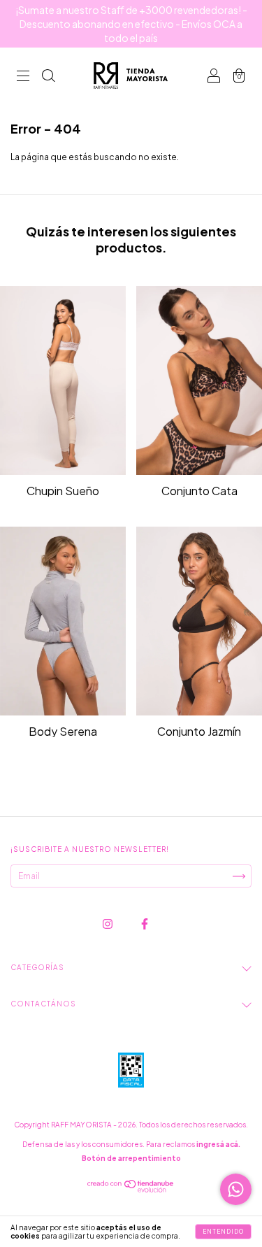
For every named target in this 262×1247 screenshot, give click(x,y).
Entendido (223, 1231)
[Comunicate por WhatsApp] (236, 1189)
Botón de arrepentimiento (131, 1158)
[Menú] (23, 77)
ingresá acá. (218, 1144)
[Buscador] (48, 77)
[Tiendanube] (131, 1189)
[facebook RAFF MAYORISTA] (144, 924)
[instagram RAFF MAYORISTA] (108, 924)
